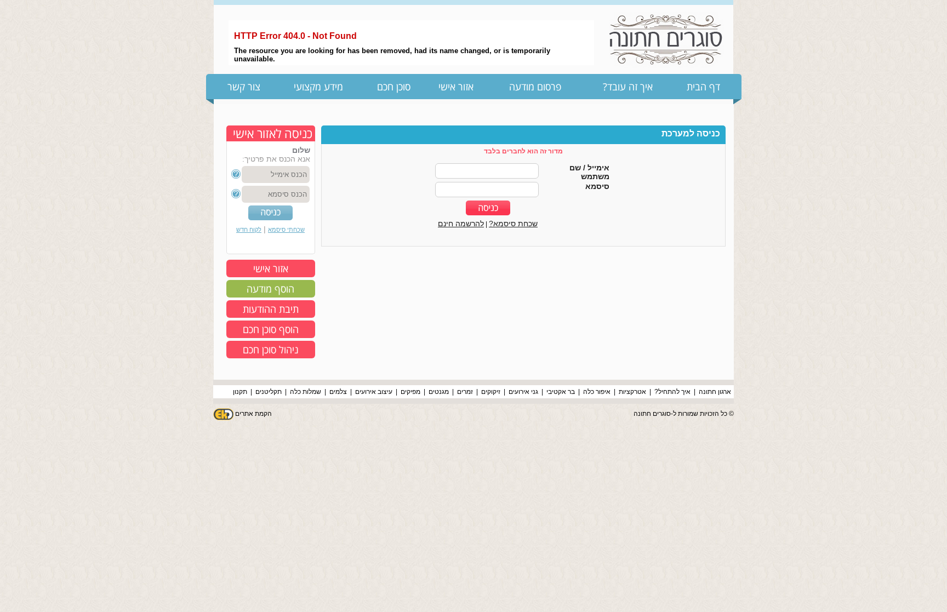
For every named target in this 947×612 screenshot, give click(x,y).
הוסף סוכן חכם (271, 329)
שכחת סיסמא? (513, 223)
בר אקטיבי (560, 392)
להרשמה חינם (461, 223)
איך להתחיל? (672, 392)
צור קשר (243, 86)
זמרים (465, 392)
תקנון (240, 392)
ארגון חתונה (715, 392)
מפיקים (410, 392)
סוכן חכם (393, 86)
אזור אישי (456, 86)
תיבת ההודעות (271, 309)
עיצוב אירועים (373, 392)
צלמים (338, 392)
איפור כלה (597, 392)
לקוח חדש (248, 229)
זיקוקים (490, 392)
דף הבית (703, 86)
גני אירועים (523, 392)
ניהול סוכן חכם (271, 349)
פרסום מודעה (535, 86)
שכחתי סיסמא (286, 229)
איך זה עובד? (628, 86)
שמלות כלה (305, 392)
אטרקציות (632, 392)
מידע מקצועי (318, 86)
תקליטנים (268, 392)
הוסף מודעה (270, 288)
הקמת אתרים (253, 413)
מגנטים (439, 392)
